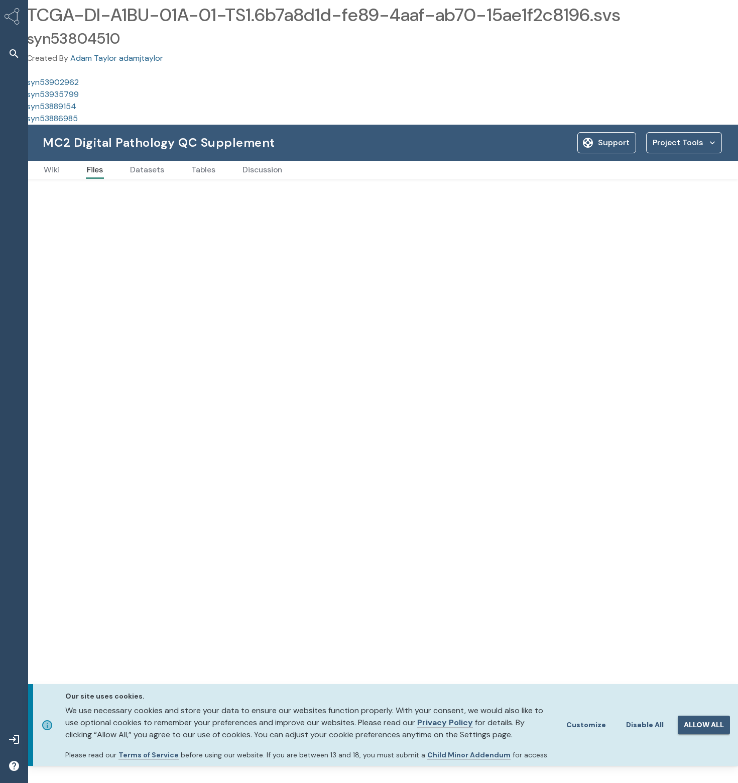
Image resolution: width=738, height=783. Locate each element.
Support (614, 142)
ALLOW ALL (704, 724)
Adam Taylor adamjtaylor (116, 58)
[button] (14, 53)
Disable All (645, 724)
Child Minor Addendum (469, 754)
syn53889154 (51, 106)
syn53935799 (53, 94)
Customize (586, 724)
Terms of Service (148, 754)
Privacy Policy (445, 722)
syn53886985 (52, 118)
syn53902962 (53, 82)
